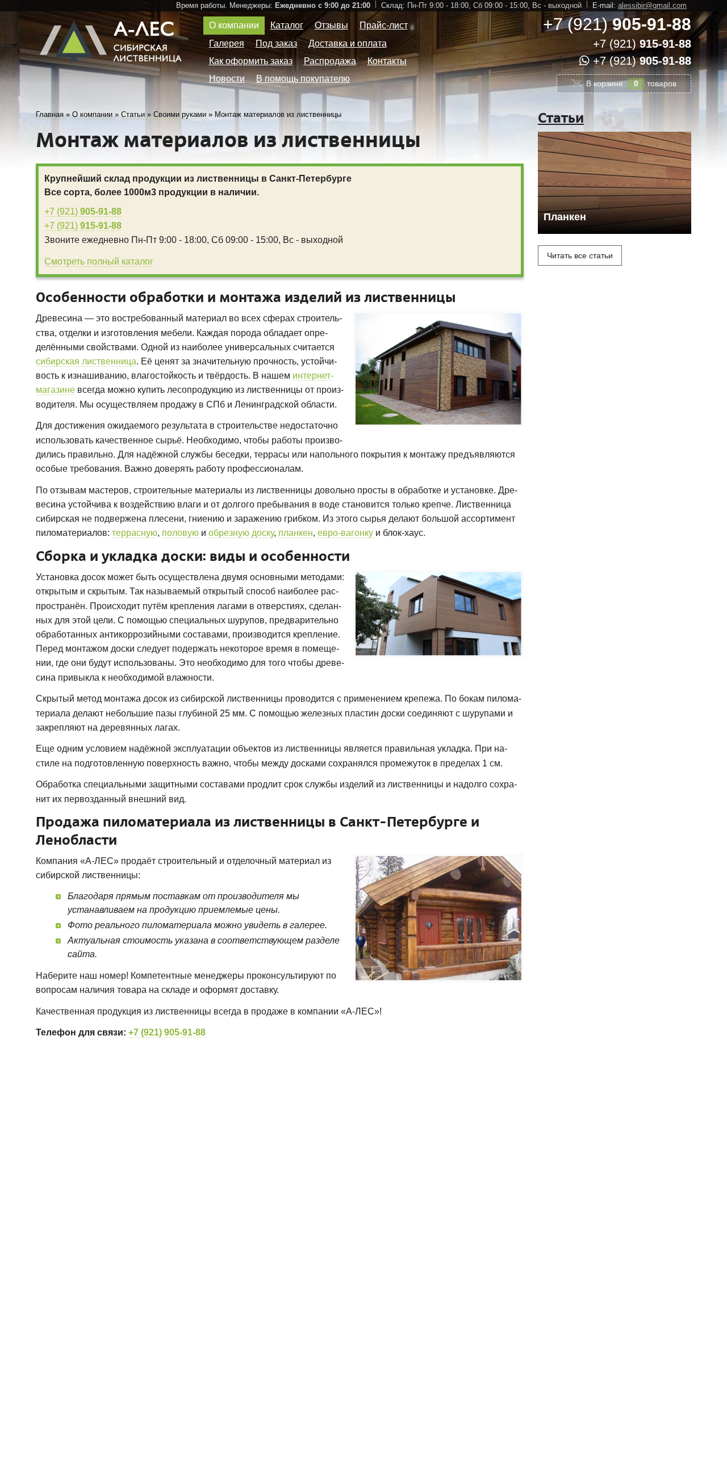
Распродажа (330, 61)
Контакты (387, 61)
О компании (234, 25)
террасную (134, 533)
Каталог (286, 25)
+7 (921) (617, 24)
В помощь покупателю (303, 78)
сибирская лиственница (86, 361)
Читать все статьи (580, 255)
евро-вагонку (345, 533)
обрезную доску (241, 533)
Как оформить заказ (251, 61)
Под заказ (276, 43)
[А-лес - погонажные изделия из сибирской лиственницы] (112, 67)
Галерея (226, 43)
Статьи (561, 118)
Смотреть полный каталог (98, 261)
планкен (295, 533)
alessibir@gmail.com (652, 5)
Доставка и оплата (347, 43)
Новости (227, 78)
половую (180, 533)
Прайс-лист (384, 25)
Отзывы (331, 25)
